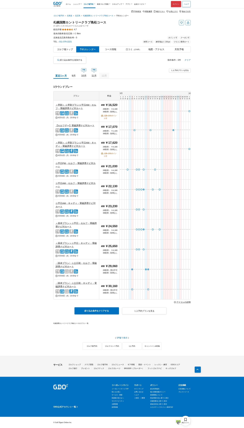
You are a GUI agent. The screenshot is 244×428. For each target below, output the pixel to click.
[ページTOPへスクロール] (198, 370)
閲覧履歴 (148, 11)
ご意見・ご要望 (139, 398)
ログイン (176, 4)
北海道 (69, 16)
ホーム (68, 4)
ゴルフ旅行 (72, 368)
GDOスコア (175, 364)
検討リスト (160, 11)
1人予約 (132, 346)
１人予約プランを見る (180, 70)
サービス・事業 (117, 395)
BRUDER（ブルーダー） (134, 368)
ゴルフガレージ (114, 368)
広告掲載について (184, 389)
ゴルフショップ (74, 364)
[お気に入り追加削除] (181, 22)
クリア (188, 60)
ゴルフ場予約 (58, 16)
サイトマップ (138, 389)
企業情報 (115, 404)
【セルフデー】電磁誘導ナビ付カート (75, 125)
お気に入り (173, 11)
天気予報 (179, 49)
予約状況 (137, 11)
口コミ (133, 49)
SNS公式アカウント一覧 (64, 407)
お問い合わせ (138, 392)
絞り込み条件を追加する (71, 60)
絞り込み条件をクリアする (97, 311)
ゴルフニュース (117, 364)
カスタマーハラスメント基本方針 (161, 407)
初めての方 (186, 11)
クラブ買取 (89, 364)
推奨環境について (156, 395)
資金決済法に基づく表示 (158, 404)
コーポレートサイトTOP (120, 389)
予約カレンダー (88, 49)
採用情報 (115, 407)
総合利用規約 (154, 389)
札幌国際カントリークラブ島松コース (98, 16)
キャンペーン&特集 (152, 346)
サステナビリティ (118, 401)
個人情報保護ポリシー (157, 392)
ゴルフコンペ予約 (112, 346)
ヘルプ (186, 4)
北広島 (77, 16)
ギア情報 (131, 364)
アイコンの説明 (183, 302)
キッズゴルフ (170, 368)
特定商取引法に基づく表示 (159, 398)
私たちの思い (116, 392)
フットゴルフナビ (155, 368)
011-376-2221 (65, 42)
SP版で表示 (122, 338)
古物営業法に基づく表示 (158, 401)
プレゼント (85, 368)
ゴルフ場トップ (65, 49)
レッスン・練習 (161, 364)
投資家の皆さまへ (118, 398)
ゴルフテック (99, 368)
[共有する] (188, 22)
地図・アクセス (156, 49)
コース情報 (110, 49)
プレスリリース (183, 392)
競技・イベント (144, 364)
